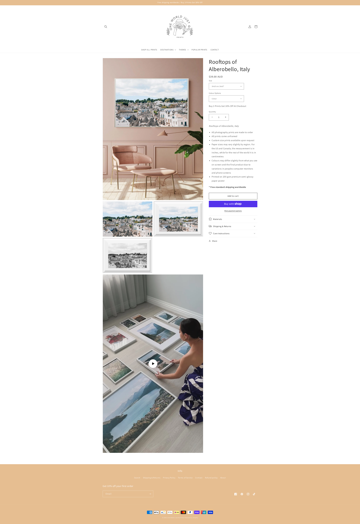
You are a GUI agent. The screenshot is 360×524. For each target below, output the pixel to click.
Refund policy (211, 477)
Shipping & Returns (151, 477)
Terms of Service (185, 477)
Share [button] (214, 241)
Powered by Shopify (191, 518)
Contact (198, 477)
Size (210, 80)
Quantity (212, 111)
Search (137, 477)
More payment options (233, 210)
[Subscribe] (150, 494)
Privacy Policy (169, 477)
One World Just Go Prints (175, 518)
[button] (106, 27)
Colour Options (215, 93)
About (223, 477)
